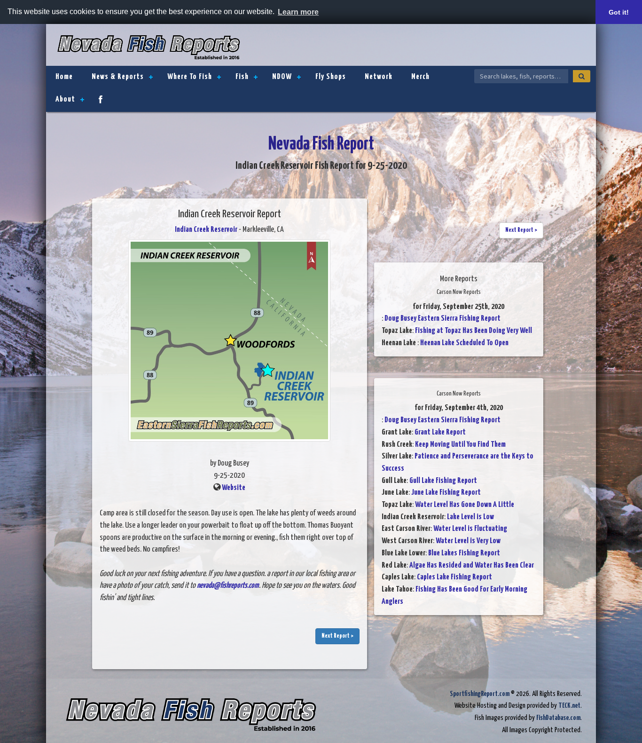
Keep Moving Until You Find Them (460, 445)
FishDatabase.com (558, 717)
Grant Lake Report (440, 432)
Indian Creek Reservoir (206, 230)
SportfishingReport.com (479, 693)
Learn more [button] (298, 12)
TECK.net (569, 705)
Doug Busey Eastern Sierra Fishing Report (442, 319)
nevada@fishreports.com (228, 586)
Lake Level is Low (470, 517)
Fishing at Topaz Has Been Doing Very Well (473, 331)
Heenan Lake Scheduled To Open (464, 343)
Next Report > (337, 636)
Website (233, 488)
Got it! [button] (619, 12)
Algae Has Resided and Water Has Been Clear (471, 565)
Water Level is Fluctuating (470, 529)
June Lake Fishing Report (446, 493)
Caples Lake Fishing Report (454, 577)
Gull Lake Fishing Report (443, 481)
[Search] (581, 76)
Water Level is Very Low (468, 541)
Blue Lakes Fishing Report (464, 553)
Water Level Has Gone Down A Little (464, 505)
